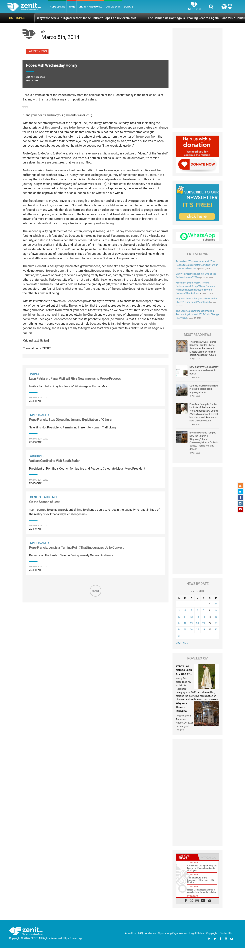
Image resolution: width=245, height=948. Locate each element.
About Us (130, 933)
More (96, 590)
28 (203, 629)
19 (191, 623)
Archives (37, 456)
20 (197, 623)
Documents (113, 6)
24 (179, 629)
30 (216, 629)
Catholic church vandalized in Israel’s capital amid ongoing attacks (204, 389)
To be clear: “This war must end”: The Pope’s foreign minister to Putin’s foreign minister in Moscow (197, 265)
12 (191, 617)
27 (197, 629)
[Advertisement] (197, 78)
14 (203, 617)
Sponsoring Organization (172, 933)
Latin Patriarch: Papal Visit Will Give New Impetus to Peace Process (75, 378)
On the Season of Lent (44, 502)
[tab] (187, 857)
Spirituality (40, 415)
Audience (150, 933)
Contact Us (226, 933)
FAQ (140, 933)
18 (185, 623)
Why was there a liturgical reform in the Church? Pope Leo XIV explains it (53, 18)
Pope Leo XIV (57, 6)
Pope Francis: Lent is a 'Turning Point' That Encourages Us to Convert (76, 547)
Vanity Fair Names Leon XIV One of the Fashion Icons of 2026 (185, 673)
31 (179, 636)
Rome (71, 6)
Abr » (185, 643)
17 (179, 623)
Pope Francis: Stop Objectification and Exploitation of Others (70, 420)
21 (203, 623)
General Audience (44, 497)
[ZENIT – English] (27, 7)
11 (185, 617)
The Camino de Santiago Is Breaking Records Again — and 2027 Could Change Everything (175, 18)
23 (216, 623)
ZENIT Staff (32, 80)
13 (197, 617)
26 (191, 629)
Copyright (212, 933)
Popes (35, 373)
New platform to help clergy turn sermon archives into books (204, 370)
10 (179, 617)
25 (185, 629)
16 (216, 617)
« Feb (178, 643)
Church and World (90, 6)
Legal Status (196, 933)
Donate (128, 6)
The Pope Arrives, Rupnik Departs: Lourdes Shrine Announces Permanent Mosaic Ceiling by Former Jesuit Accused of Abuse (203, 348)
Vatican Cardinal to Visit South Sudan (54, 461)
